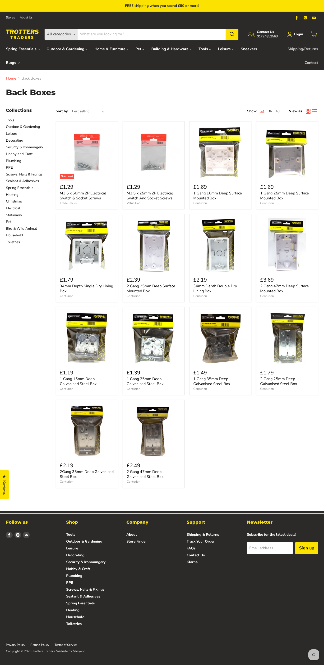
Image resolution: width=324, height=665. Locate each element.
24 (262, 111)
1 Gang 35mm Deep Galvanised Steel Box (211, 381)
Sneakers (249, 49)
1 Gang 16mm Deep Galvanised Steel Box (78, 381)
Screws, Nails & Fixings (24, 174)
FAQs (191, 548)
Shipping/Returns (302, 49)
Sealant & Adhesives (22, 181)
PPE (9, 167)
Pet (138, 49)
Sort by (62, 111)
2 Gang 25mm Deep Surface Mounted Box (151, 288)
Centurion (200, 203)
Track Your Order (201, 541)
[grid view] (308, 111)
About (131, 534)
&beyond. (79, 651)
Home (11, 78)
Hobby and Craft (19, 154)
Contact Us (196, 555)
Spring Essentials (21, 49)
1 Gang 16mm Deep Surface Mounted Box (217, 196)
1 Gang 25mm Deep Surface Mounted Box (284, 196)
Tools (204, 49)
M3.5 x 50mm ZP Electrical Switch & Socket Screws (83, 196)
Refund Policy (39, 645)
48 (277, 111)
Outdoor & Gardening (65, 49)
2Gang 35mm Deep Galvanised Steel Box (87, 474)
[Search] (232, 34)
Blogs (11, 62)
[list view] (314, 111)
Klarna (192, 562)
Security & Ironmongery (24, 147)
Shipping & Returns (203, 534)
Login (298, 34)
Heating (12, 194)
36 (270, 111)
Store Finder (136, 541)
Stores (10, 17)
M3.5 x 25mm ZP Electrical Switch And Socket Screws (150, 196)
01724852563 (267, 36)
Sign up (306, 548)
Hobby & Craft (78, 568)
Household (14, 235)
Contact (311, 62)
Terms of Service (66, 645)
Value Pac (133, 203)
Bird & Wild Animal (21, 228)
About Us (26, 17)
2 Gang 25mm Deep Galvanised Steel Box (278, 381)
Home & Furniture (110, 49)
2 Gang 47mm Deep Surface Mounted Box (284, 288)
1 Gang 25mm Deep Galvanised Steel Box (145, 381)
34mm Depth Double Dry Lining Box (215, 288)
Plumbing (13, 160)
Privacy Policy (15, 645)
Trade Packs (68, 203)
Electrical (13, 208)
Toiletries (13, 242)
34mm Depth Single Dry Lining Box (86, 288)
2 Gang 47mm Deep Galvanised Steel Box (145, 474)
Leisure (225, 49)
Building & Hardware (170, 49)
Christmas (14, 201)
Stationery (14, 215)
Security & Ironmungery (86, 562)
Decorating (14, 140)
